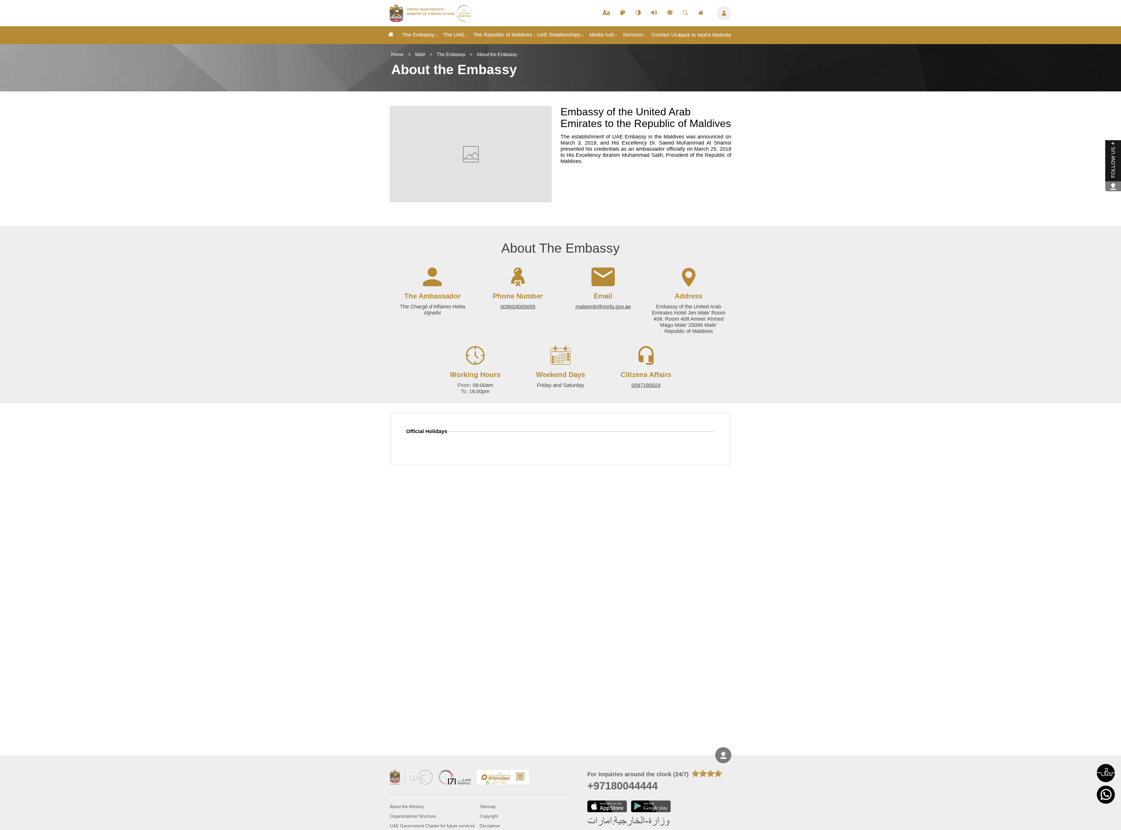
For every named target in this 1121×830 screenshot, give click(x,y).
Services (633, 35)
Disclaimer (490, 825)
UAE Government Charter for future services (432, 825)
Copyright (489, 816)
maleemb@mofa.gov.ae (603, 307)
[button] (1106, 773)
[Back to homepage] (423, 20)
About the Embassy (497, 54)
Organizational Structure (413, 816)
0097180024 (646, 385)
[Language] (670, 13)
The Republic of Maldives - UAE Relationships (527, 35)
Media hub (601, 35)
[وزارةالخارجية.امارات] (629, 821)
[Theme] (622, 13)
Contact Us (665, 35)
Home (397, 54)
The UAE (453, 35)
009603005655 (517, 307)
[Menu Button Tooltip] (724, 13)
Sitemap (487, 806)
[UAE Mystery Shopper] (503, 778)
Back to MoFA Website (704, 35)
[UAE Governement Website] (411, 778)
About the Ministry (407, 806)
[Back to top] (723, 755)
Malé (420, 54)
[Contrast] (638, 13)
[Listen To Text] (654, 13)
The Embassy (418, 35)
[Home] (391, 35)
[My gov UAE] (455, 778)
